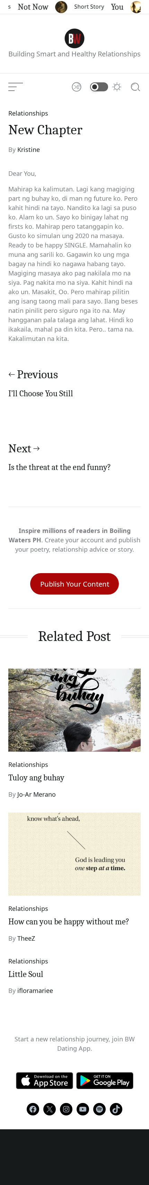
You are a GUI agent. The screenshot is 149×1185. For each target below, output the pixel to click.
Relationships (28, 113)
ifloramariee (35, 990)
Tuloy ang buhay (36, 778)
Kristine (28, 149)
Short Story (85, 6)
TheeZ (26, 938)
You (113, 7)
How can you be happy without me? (68, 921)
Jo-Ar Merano (36, 794)
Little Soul (25, 974)
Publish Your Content (74, 584)
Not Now (29, 7)
